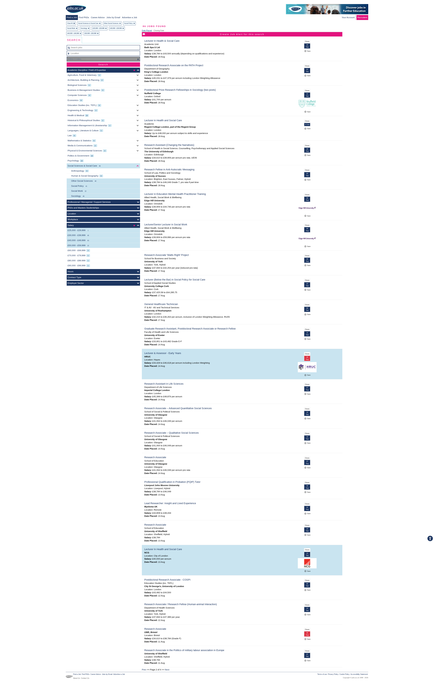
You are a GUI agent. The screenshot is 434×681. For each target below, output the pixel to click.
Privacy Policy (333, 674)
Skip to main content (11, 2)
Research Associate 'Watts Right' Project (166, 255)
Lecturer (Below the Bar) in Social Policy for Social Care (174, 279)
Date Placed (147, 31)
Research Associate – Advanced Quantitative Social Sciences (178, 408)
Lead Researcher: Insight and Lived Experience (170, 503)
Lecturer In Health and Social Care (163, 549)
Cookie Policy (344, 674)
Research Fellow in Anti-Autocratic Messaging (169, 169)
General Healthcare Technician (161, 304)
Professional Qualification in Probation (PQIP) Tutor (172, 482)
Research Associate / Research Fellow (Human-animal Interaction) (180, 604)
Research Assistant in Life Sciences (163, 383)
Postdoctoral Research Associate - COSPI (167, 579)
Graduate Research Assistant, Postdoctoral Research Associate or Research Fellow (190, 328)
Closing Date (159, 31)
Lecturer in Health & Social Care (161, 40)
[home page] (76, 9)
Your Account (348, 17)
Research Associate (155, 457)
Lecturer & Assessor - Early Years (162, 353)
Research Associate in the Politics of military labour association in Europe (184, 650)
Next (167, 669)
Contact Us (85, 678)
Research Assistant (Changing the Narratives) (169, 145)
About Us (76, 678)
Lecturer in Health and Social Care (163, 120)
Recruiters (362, 17)
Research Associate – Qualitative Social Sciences (171, 432)
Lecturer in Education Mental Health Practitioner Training (175, 194)
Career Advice (98, 17)
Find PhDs (84, 17)
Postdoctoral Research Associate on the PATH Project (173, 65)
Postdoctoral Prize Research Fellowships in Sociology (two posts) (180, 89)
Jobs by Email (113, 17)
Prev (144, 669)
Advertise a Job (129, 17)
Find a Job (72, 17)
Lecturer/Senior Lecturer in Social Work (165, 224)
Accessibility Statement (359, 674)
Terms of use (322, 674)
